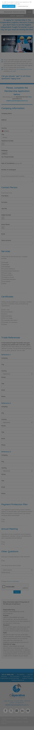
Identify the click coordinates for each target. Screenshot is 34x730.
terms (11, 581)
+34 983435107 (19, 703)
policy (17, 581)
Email (3, 234)
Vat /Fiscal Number (7, 157)
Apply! (29, 12)
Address (3, 120)
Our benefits (20, 674)
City (2, 134)
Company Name (6, 113)
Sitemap (25, 718)
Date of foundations (8, 163)
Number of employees (8, 169)
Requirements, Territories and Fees (14, 12)
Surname (4, 202)
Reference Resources (18, 680)
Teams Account (6, 240)
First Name (4, 196)
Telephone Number (7, 141)
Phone (3, 396)
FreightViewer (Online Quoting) (9, 678)
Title (2, 383)
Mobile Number (6, 215)
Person (3, 377)
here (30, 97)
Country (4, 128)
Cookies (4, 720)
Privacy (18, 718)
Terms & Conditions (7, 718)
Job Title (4, 208)
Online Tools (26, 676)
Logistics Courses (27, 678)
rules (14, 71)
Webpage (4, 150)
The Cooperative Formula (24, 69)
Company (4, 358)
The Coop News (14, 676)
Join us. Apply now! (7, 674)
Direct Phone (5, 224)
